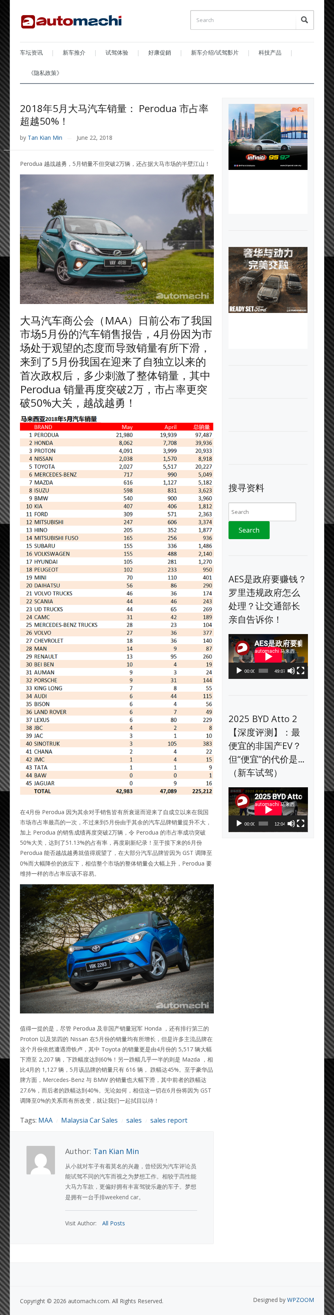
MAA (45, 1120)
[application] (268, 656)
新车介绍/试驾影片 (215, 52)
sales (134, 1120)
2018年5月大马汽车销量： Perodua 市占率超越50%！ (114, 114)
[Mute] (291, 671)
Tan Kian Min (45, 137)
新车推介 (74, 52)
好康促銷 (159, 52)
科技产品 (270, 52)
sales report (168, 1120)
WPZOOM (300, 1300)
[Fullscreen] (301, 671)
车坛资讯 (31, 52)
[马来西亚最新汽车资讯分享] (71, 18)
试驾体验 (116, 52)
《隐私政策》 (45, 73)
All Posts (113, 1223)
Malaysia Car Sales (89, 1120)
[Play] (239, 671)
